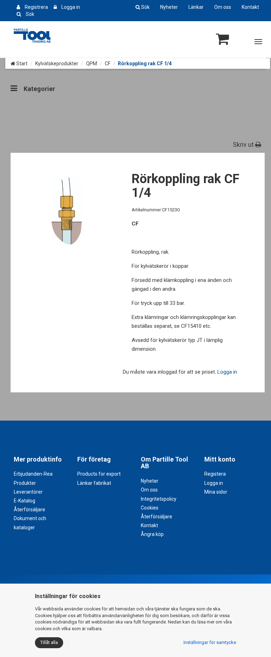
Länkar (196, 7)
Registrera (36, 7)
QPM (91, 63)
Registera (215, 474)
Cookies (149, 508)
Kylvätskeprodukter (56, 63)
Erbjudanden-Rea (33, 474)
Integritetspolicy (158, 499)
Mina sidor (215, 492)
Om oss (222, 7)
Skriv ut (244, 144)
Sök (30, 14)
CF (107, 63)
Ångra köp (152, 534)
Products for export (99, 474)
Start (21, 63)
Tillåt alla (49, 642)
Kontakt (250, 7)
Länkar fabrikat (94, 483)
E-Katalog (24, 501)
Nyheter (169, 7)
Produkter (25, 483)
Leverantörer (28, 492)
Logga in (70, 7)
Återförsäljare (29, 509)
